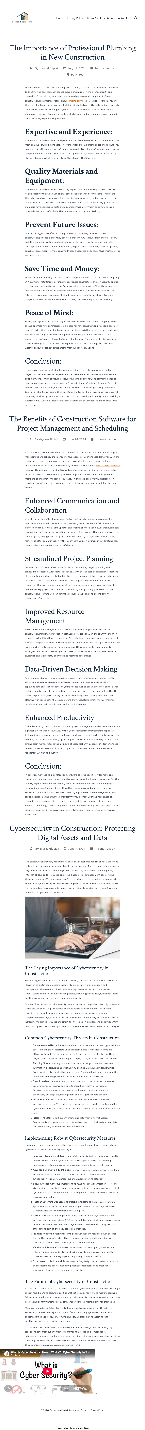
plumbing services (76, 100)
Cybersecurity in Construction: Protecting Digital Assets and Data (72, 833)
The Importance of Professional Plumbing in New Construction (72, 52)
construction (106, 68)
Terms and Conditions (79, 1428)
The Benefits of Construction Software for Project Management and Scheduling (72, 423)
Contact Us (122, 18)
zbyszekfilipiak (48, 68)
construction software (108, 465)
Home (59, 18)
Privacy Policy (75, 18)
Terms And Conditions (99, 18)
